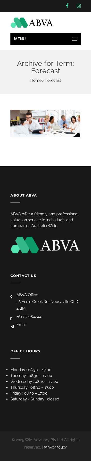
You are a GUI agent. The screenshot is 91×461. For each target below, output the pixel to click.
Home (35, 80)
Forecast (53, 80)
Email (21, 324)
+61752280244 (29, 316)
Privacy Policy (55, 447)
